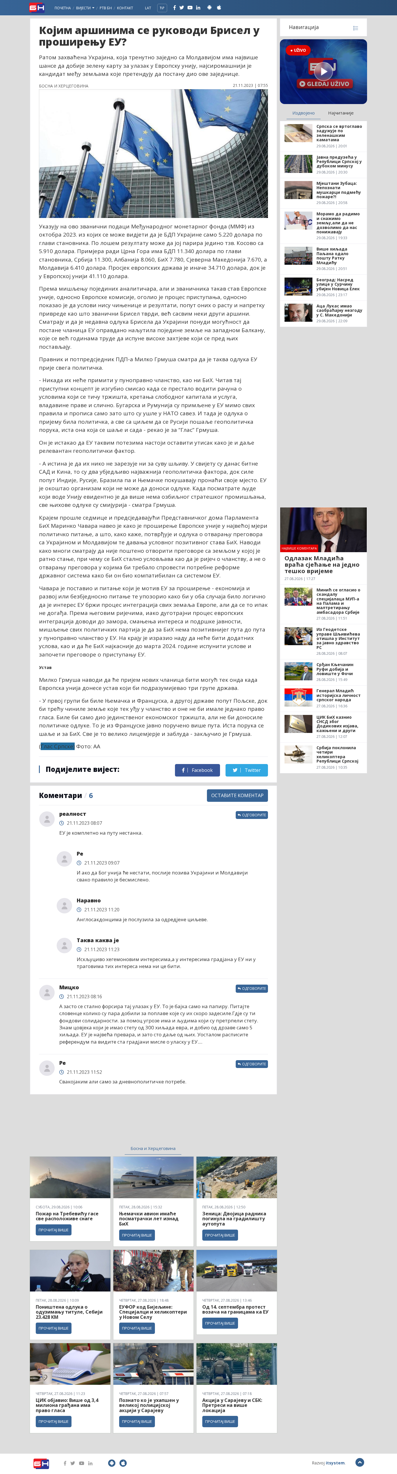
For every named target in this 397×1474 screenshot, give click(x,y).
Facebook (202, 770)
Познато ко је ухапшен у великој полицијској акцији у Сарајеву (149, 1405)
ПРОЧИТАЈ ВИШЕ (54, 1229)
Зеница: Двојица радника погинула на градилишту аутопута (234, 1218)
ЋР (162, 8)
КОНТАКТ (125, 8)
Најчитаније (341, 113)
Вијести (84, 8)
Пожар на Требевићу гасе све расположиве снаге (67, 1216)
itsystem (335, 1463)
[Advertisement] (106, 1123)
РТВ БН (106, 8)
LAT (148, 8)
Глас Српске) (58, 746)
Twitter (252, 770)
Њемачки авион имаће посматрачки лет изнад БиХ (148, 1218)
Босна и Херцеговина (153, 1148)
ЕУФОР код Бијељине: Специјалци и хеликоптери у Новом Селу (153, 1312)
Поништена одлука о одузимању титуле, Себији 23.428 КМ (69, 1312)
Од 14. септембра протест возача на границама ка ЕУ (235, 1309)
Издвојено (303, 113)
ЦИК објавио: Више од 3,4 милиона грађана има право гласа (67, 1405)
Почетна (63, 8)
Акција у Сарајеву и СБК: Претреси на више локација (232, 1405)
